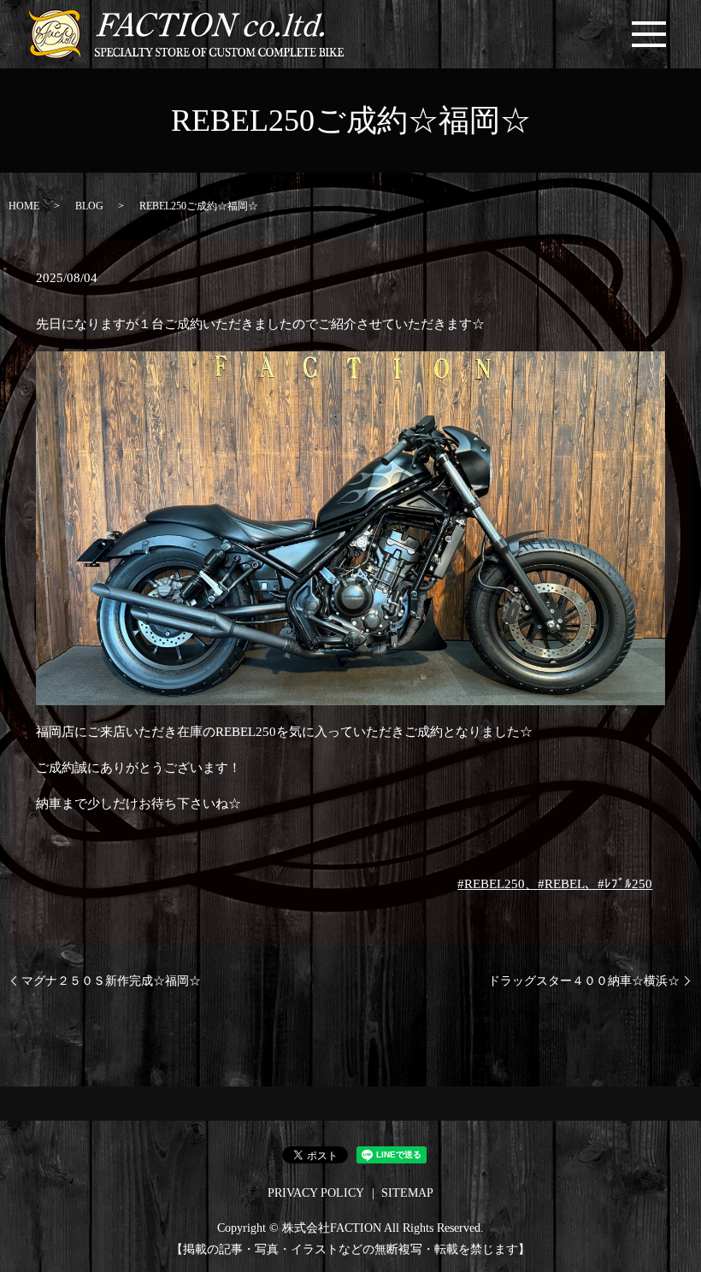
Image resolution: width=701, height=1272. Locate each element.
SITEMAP (407, 1193)
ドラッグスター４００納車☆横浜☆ (584, 981)
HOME (24, 206)
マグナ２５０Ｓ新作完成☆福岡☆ (111, 981)
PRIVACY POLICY (316, 1193)
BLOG (89, 206)
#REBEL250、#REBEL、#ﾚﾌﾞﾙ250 (554, 884)
